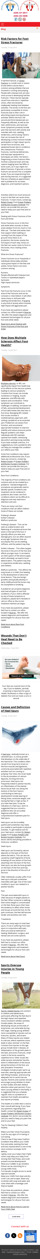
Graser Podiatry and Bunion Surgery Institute (16, 203)
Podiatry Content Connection (25, 1253)
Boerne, (27, 312)
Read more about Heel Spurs (13, 956)
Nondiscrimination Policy (16, 1252)
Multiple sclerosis (8, 383)
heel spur (6, 754)
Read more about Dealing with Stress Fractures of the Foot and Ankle (14, 326)
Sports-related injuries (10, 1011)
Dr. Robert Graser (21, 1111)
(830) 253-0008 (20, 16)
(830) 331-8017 (20, 12)
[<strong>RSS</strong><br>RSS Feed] (37, 28)
